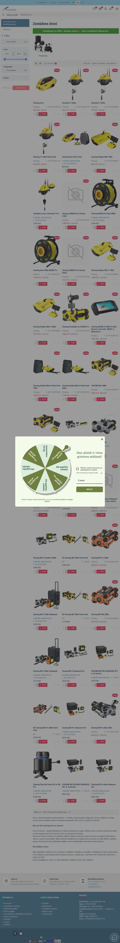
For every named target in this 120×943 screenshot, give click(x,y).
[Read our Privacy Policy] (101, 473)
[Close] (102, 439)
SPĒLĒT (89, 489)
